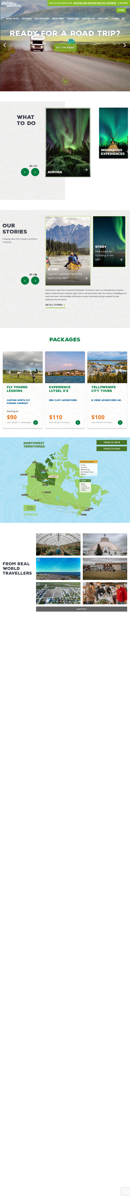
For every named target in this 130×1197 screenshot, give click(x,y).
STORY (53, 269)
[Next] (125, 46)
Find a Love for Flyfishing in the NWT (104, 255)
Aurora (55, 171)
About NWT (58, 18)
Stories (115, 18)
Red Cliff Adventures (63, 400)
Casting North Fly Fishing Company (18, 401)
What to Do (12, 18)
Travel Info (73, 18)
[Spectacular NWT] (33, 4)
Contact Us (88, 18)
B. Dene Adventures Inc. (106, 400)
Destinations (42, 18)
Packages (27, 18)
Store (121, 10)
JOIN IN (111, 47)
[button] (123, 19)
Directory (103, 18)
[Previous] (5, 46)
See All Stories (53, 304)
